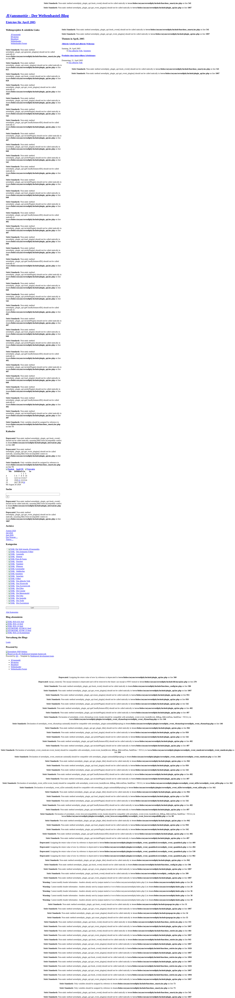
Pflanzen (19, 566)
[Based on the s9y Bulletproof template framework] (26, 654)
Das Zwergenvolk (23, 586)
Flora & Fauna (21, 559)
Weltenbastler (16, 41)
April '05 (19, 469)
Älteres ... (9, 539)
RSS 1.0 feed (18, 624)
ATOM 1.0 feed (25, 630)
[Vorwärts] (30, 469)
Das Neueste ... (12, 537)
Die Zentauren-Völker (24, 552)
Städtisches (20, 571)
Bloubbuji (14, 39)
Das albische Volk (23, 581)
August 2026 (11, 531)
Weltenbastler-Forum (19, 43)
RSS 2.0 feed (18, 626)
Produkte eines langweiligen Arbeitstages (78, 55)
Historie (19, 556)
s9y (17, 656)
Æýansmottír (16, 35)
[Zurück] (10, 469)
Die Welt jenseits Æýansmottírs (27, 549)
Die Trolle (20, 601)
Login (8, 642)
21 (19, 480)
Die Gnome (20, 591)
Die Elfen (20, 588)
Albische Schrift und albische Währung (78, 44)
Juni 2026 (9, 535)
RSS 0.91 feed (18, 622)
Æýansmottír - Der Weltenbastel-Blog (37, 15)
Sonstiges (19, 574)
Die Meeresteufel (22, 593)
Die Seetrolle (21, 598)
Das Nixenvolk (22, 583)
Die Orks (19, 596)
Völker (18, 579)
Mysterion (15, 37)
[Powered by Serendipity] (16, 652)
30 (24, 482)
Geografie (20, 554)
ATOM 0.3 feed (25, 628)
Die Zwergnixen (22, 603)
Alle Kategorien (12, 612)
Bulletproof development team (42, 656)
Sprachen (19, 576)
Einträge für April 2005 (20, 22)
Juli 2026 (9, 533)
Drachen (19, 561)
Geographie (19, 569)
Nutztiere (19, 564)
